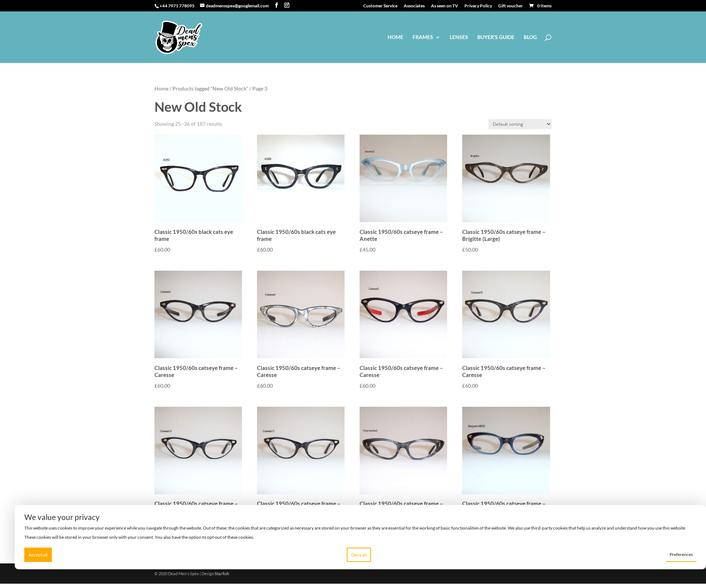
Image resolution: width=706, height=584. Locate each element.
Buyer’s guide (495, 37)
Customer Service (380, 6)
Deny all (359, 555)
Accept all (38, 555)
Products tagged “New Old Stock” (210, 88)
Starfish (222, 573)
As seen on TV (444, 6)
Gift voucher (510, 6)
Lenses (459, 37)
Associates (414, 6)
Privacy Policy (478, 6)
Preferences (681, 554)
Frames (423, 37)
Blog (530, 37)
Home (395, 37)
